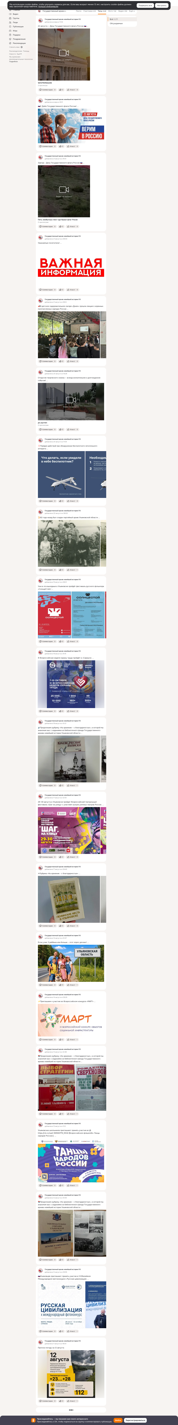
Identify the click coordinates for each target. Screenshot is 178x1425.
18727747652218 (45, 83)
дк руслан (42, 422)
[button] (47, 89)
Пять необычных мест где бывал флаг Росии (58, 219)
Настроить (161, 5)
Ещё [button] (18, 54)
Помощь (26, 51)
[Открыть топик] (71, 26)
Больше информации (48, 6)
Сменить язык (14, 47)
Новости (12, 54)
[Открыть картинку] (69, 334)
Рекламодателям (15, 51)
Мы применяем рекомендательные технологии (21, 59)
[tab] (78, 11)
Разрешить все (145, 5)
